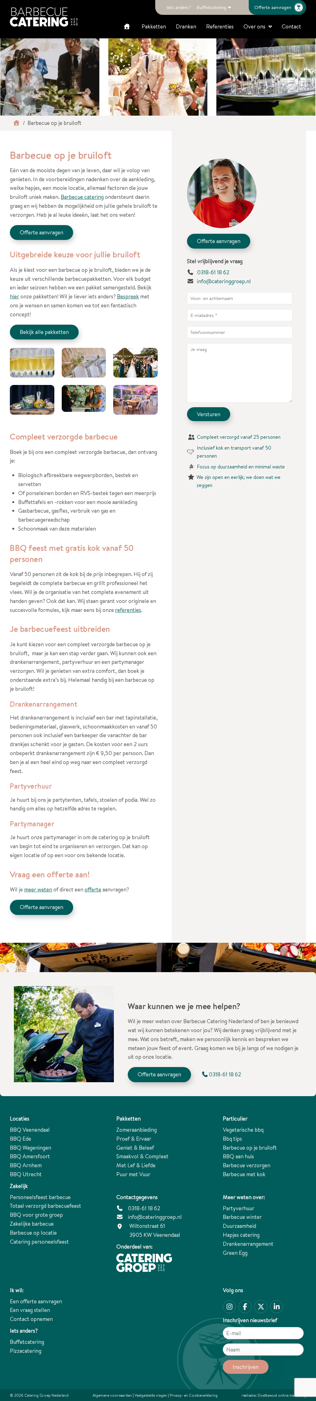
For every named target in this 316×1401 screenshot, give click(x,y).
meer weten (38, 889)
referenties (128, 610)
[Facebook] (245, 1306)
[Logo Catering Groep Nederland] (44, 17)
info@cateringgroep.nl (224, 281)
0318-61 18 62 (212, 272)
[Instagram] (229, 1306)
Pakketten (154, 26)
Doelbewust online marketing (282, 1395)
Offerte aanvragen (272, 7)
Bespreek (128, 296)
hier (14, 296)
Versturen (208, 414)
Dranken (186, 26)
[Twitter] (260, 1306)
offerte (93, 889)
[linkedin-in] (276, 1306)
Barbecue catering (82, 197)
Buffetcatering (211, 7)
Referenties (220, 26)
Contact (291, 26)
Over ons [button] (254, 26)
